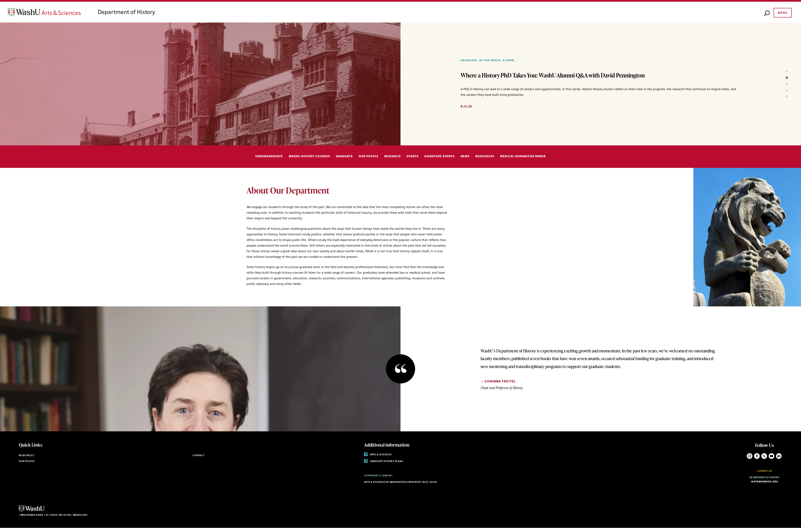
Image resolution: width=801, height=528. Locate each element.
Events (412, 156)
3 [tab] (782, 84)
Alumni (509, 60)
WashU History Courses (309, 156)
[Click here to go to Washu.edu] (32, 511)
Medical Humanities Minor (523, 156)
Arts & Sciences (380, 455)
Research (392, 156)
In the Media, (490, 60)
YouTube (771, 456)
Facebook (757, 456)
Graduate (344, 156)
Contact (198, 455)
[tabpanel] (400, 83)
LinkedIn (779, 456)
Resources (484, 156)
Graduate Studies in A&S (386, 461)
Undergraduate (269, 156)
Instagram (749, 456)
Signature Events (439, 156)
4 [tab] (782, 90)
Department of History (126, 12)
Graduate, (469, 60)
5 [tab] (782, 96)
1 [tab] (782, 71)
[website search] (767, 13)
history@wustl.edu (764, 482)
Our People (368, 156)
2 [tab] (782, 78)
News (465, 156)
